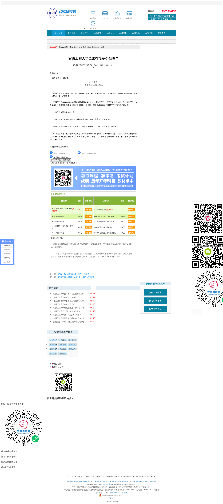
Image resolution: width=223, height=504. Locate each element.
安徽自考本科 (137, 481)
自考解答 (97, 33)
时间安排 (63, 340)
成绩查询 (53, 344)
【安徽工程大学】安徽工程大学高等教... (69, 300)
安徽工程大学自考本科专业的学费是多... (69, 293)
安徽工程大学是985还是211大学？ (74, 273)
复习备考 (162, 33)
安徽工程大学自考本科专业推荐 (66, 297)
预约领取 (131, 209)
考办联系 (53, 353)
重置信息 (66, 160)
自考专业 (110, 33)
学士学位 (72, 344)
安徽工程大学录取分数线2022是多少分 (69, 318)
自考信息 (73, 47)
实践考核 (53, 349)
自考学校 (53, 340)
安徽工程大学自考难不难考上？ (66, 304)
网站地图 (153, 481)
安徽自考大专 (126, 481)
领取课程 (88, 209)
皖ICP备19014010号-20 (118, 492)
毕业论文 (63, 349)
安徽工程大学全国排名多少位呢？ (66, 311)
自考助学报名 (155, 300)
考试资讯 (84, 33)
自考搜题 (149, 33)
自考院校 (123, 33)
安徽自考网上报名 (114, 481)
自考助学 (136, 33)
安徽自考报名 (155, 292)
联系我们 (146, 481)
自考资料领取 (155, 308)
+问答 (100, 85)
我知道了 (93, 82)
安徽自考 (70, 481)
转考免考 (72, 349)
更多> (70, 398)
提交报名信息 (56, 160)
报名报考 (71, 33)
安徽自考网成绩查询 (100, 481)
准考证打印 (72, 340)
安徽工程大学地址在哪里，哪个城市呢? (76, 277)
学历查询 (63, 353)
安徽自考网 (63, 47)
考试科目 (63, 344)
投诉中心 (111, 498)
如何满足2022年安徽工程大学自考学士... (69, 321)
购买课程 (88, 216)
